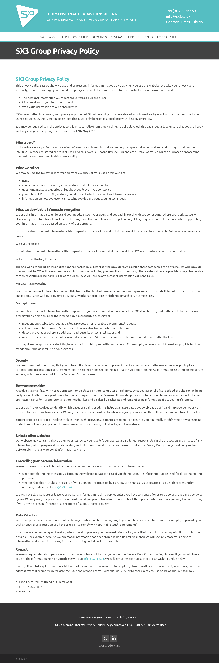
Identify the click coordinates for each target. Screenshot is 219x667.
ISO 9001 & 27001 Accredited (147, 624)
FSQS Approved (116, 624)
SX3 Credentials (109, 645)
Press (185, 22)
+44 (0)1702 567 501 (105, 617)
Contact (172, 22)
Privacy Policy (95, 624)
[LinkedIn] (113, 638)
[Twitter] (105, 638)
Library (197, 22)
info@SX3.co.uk (62, 487)
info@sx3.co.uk (178, 16)
